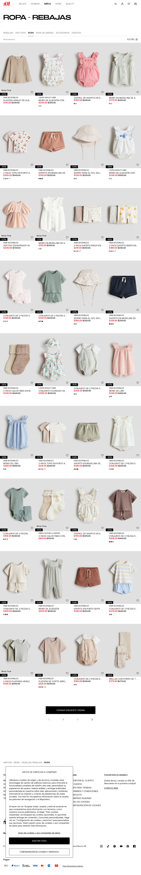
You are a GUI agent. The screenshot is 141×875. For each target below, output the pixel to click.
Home (58, 4)
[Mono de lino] (123, 359)
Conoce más (111, 788)
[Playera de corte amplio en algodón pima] (52, 650)
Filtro (130, 39)
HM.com (7, 762)
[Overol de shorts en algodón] (88, 69)
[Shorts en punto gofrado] (88, 577)
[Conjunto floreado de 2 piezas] (52, 359)
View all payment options (73, 866)
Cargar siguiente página (70, 710)
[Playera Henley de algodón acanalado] (17, 69)
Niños (47, 4)
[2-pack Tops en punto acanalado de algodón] (17, 141)
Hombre (35, 4)
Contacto (76, 795)
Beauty (70, 4)
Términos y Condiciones (84, 791)
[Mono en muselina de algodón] (123, 69)
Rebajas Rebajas (32, 762)
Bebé (17, 762)
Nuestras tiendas (80, 787)
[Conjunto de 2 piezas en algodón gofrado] (52, 287)
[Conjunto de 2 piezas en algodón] (88, 359)
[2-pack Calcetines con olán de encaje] (52, 504)
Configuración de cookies (85, 805)
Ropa (47, 762)
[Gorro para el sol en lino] (88, 141)
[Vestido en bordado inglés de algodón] (17, 214)
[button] (6, 90)
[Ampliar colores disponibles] (40, 106)
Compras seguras (80, 798)
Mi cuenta (76, 784)
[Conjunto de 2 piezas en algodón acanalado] (17, 287)
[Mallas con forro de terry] (123, 650)
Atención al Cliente (82, 780)
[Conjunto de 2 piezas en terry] (123, 577)
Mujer (22, 4)
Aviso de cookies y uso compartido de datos (39, 833)
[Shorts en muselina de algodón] (52, 141)
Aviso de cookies (80, 802)
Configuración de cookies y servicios (39, 852)
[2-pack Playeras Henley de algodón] (17, 650)
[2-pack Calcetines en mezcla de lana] (17, 359)
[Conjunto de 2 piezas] (17, 504)
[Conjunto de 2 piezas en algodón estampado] (123, 432)
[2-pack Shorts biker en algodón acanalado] (88, 214)
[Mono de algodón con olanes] (52, 69)
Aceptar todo (39, 841)
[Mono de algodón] (52, 577)
